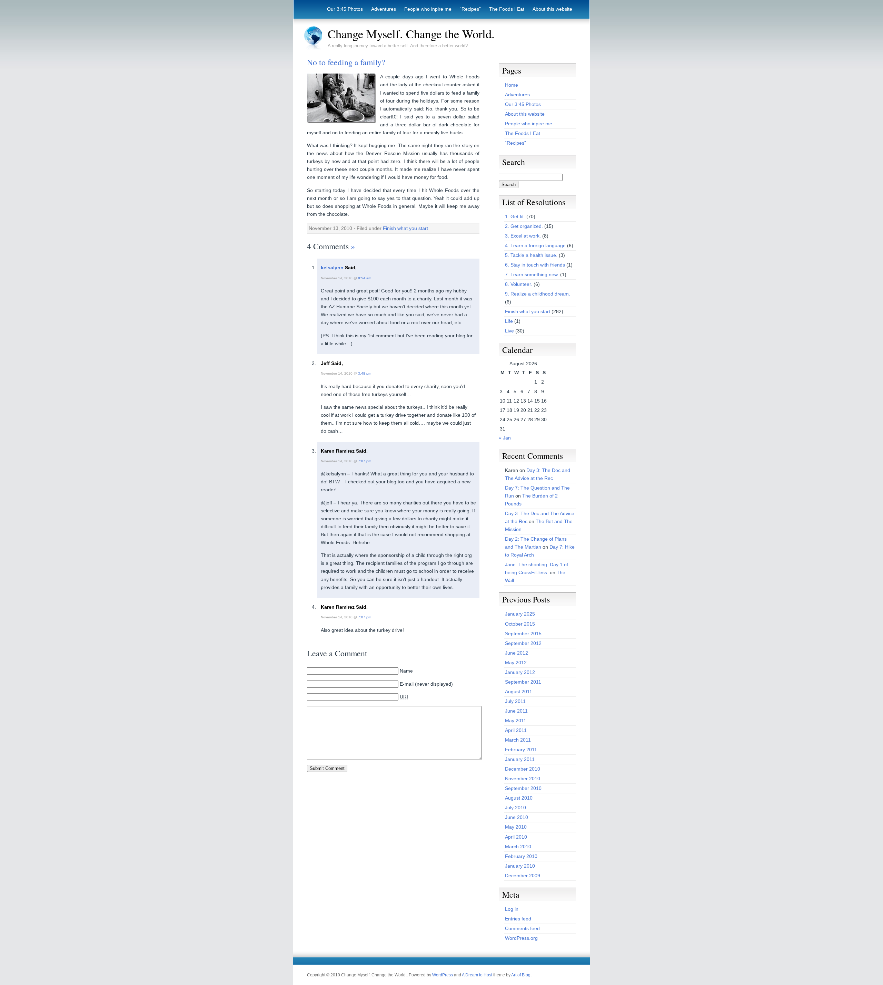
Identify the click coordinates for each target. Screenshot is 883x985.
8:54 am (364, 278)
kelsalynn (332, 267)
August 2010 (519, 798)
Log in (511, 909)
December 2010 (522, 769)
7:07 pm (364, 461)
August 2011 (518, 691)
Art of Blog (520, 975)
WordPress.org (521, 938)
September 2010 (523, 788)
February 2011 (521, 749)
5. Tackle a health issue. (531, 255)
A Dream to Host (477, 975)
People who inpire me (428, 9)
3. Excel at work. (523, 236)
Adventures (383, 9)
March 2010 (518, 846)
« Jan (505, 438)
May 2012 (516, 662)
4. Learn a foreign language (535, 245)
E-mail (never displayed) (426, 684)
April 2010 (516, 837)
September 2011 (523, 682)
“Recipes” (470, 9)
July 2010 (515, 807)
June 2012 (516, 653)
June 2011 (516, 711)
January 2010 (520, 866)
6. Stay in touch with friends (535, 265)
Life (509, 321)
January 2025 (520, 614)
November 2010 (522, 778)
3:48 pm (364, 373)
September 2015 (523, 633)
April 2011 (516, 730)
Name (406, 671)
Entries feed (518, 918)
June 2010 (516, 817)
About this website (552, 9)
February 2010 (521, 856)
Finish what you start (405, 228)
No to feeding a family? (346, 62)
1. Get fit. (515, 216)
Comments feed (522, 928)
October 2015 (520, 624)
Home (511, 85)
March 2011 (518, 740)
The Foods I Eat (506, 9)
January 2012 (520, 672)
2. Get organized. (524, 226)
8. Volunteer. (518, 284)
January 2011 (520, 759)
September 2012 (523, 643)
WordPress (442, 975)
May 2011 (515, 720)
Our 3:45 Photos (345, 9)
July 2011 (515, 701)
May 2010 (516, 827)
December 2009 (522, 875)
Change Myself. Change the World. (411, 34)
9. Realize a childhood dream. (537, 294)
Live (509, 331)
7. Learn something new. (532, 274)
